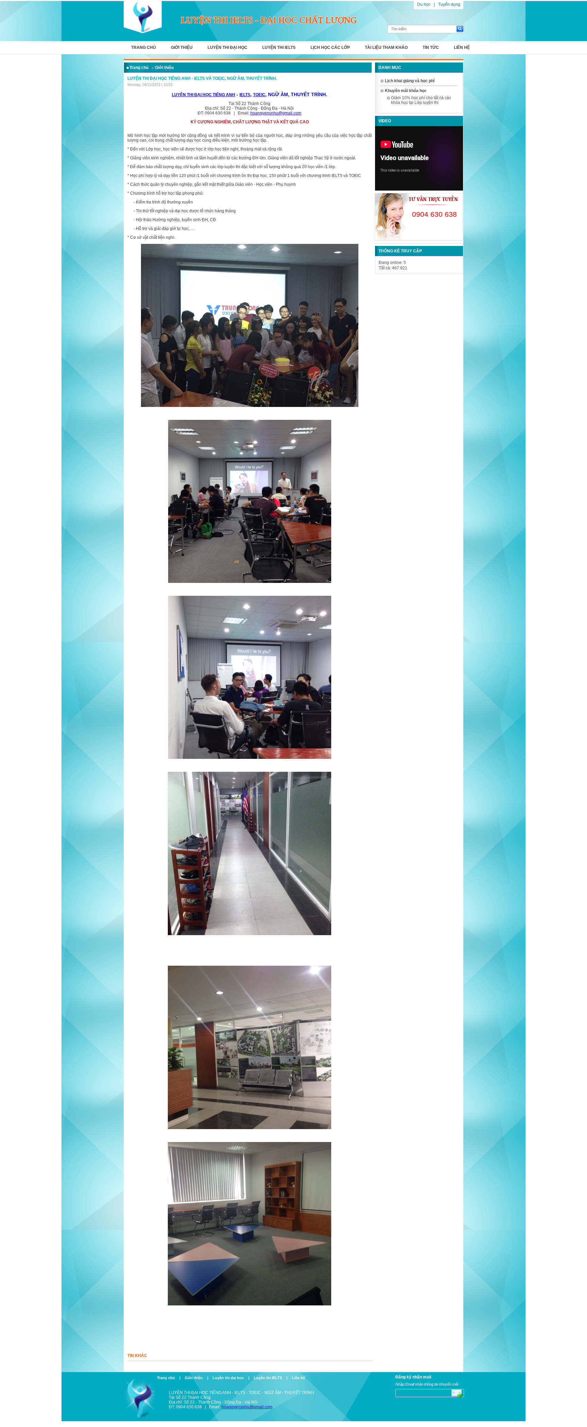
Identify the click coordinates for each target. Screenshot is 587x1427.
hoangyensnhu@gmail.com (275, 113)
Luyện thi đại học (227, 47)
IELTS (244, 94)
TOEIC (259, 94)
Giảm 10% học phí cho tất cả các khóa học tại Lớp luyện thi (421, 100)
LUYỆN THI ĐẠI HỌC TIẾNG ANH (203, 94)
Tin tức (431, 47)
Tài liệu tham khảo (386, 47)
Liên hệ (462, 47)
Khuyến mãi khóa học (406, 90)
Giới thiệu (182, 47)
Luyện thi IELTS (279, 47)
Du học (423, 4)
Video (384, 121)
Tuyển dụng (449, 4)
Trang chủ (143, 47)
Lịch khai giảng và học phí (409, 80)
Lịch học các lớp (330, 47)
